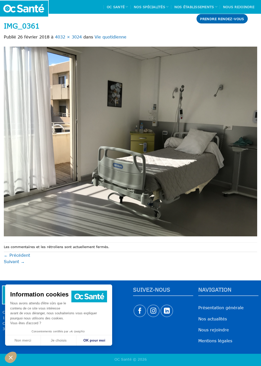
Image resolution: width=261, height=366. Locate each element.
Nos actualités (212, 319)
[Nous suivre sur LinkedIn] (167, 311)
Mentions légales (215, 340)
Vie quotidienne (110, 37)
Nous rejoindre (238, 7)
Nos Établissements (194, 7)
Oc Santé (116, 7)
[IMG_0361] (130, 141)
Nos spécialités (149, 7)
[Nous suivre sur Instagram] (153, 311)
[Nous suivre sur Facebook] (140, 311)
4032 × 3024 (68, 37)
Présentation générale (221, 307)
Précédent (17, 255)
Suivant (14, 261)
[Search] (255, 19)
